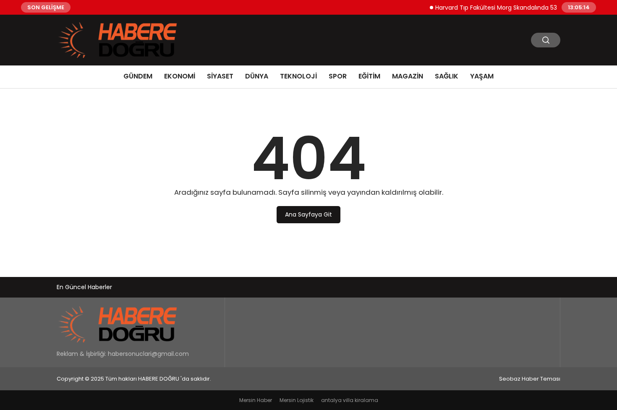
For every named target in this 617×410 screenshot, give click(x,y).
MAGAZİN (407, 76)
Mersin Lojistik (297, 400)
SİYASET (220, 76)
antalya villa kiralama (349, 400)
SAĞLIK (446, 76)
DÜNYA (256, 76)
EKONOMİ (179, 76)
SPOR (338, 76)
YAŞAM (482, 76)
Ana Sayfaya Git (308, 214)
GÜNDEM (137, 76)
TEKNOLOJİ (298, 76)
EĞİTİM (369, 76)
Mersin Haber (255, 400)
